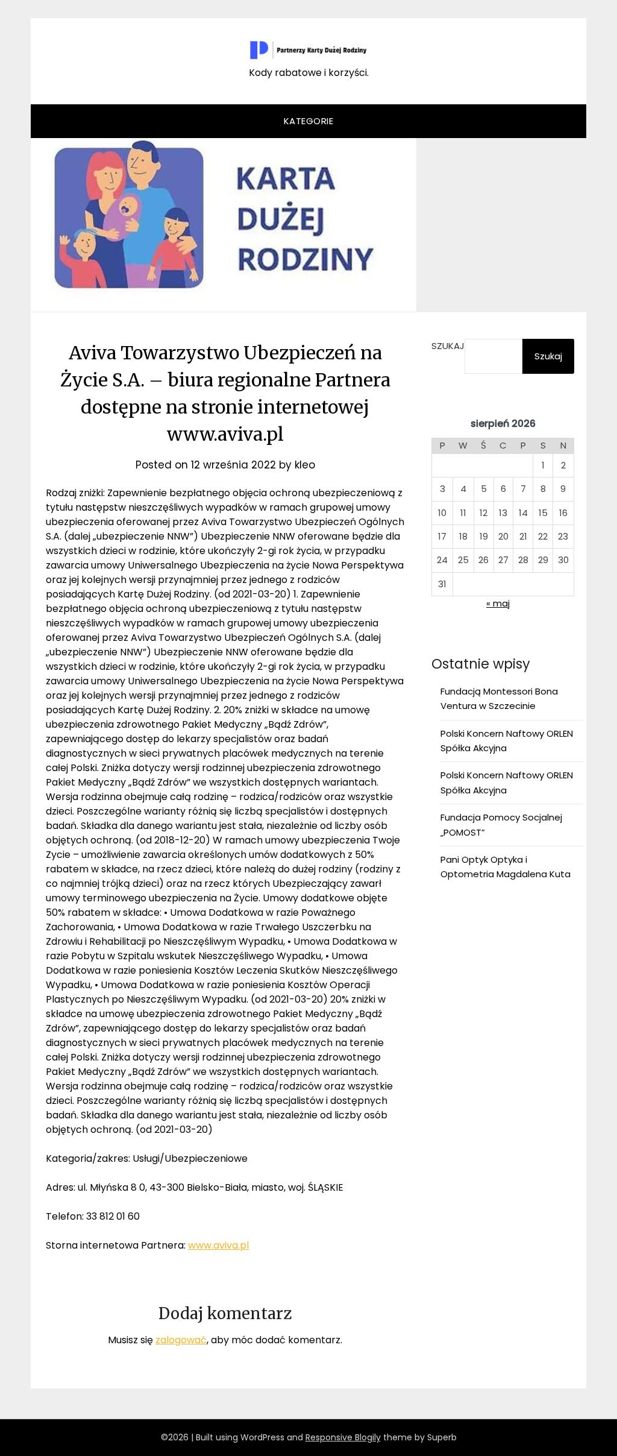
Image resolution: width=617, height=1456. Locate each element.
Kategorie (309, 121)
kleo (305, 465)
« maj (498, 603)
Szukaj (448, 345)
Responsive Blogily (343, 1437)
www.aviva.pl (218, 1245)
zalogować (181, 1340)
